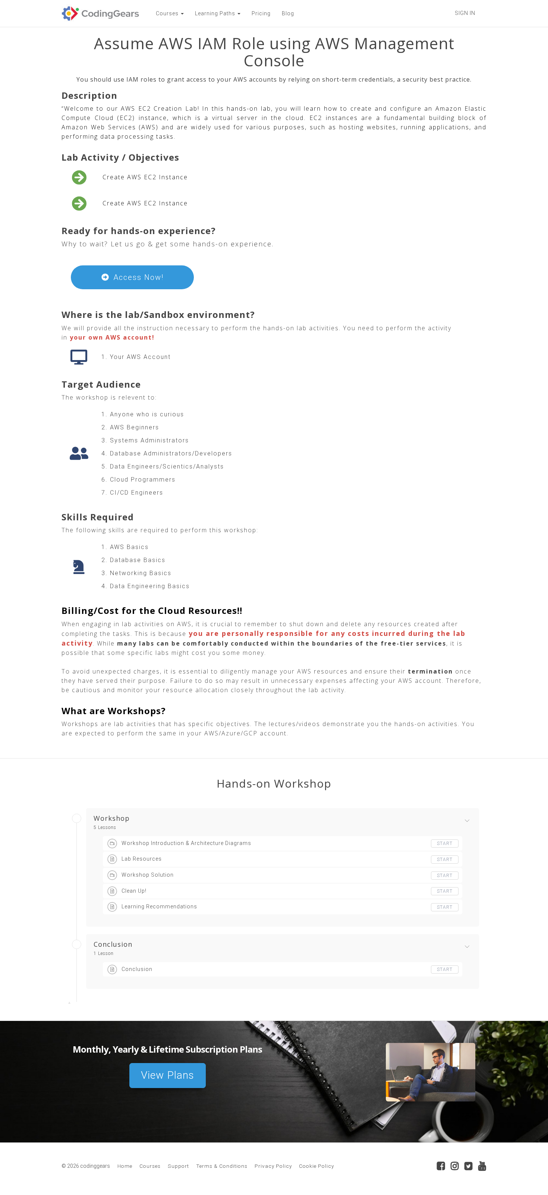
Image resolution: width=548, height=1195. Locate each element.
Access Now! (138, 277)
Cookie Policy (316, 1166)
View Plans (167, 1075)
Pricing (261, 13)
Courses (150, 1166)
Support (178, 1166)
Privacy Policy (273, 1166)
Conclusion (113, 944)
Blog (288, 13)
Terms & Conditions (222, 1166)
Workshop (112, 818)
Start (445, 843)
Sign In (465, 13)
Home (124, 1166)
